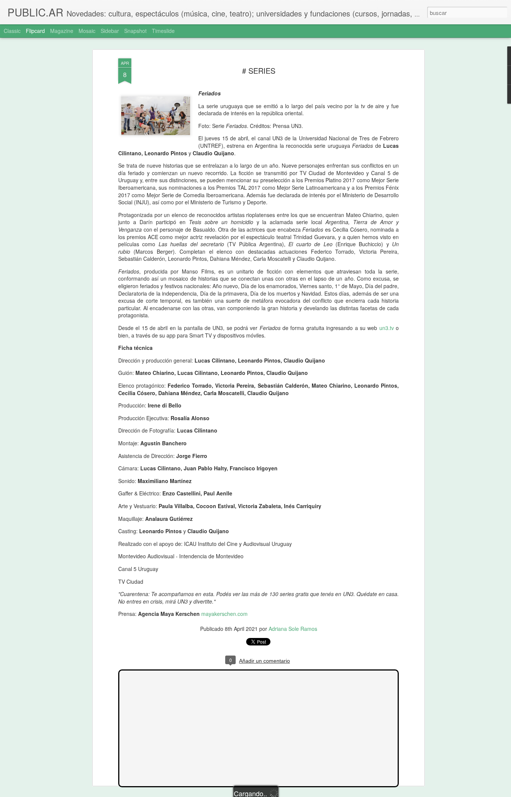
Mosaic (87, 30)
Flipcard (35, 30)
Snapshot (135, 30)
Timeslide (163, 30)
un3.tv (386, 328)
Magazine (61, 30)
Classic (12, 30)
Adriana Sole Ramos (293, 628)
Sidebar (110, 30)
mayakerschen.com (224, 613)
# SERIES (258, 70)
